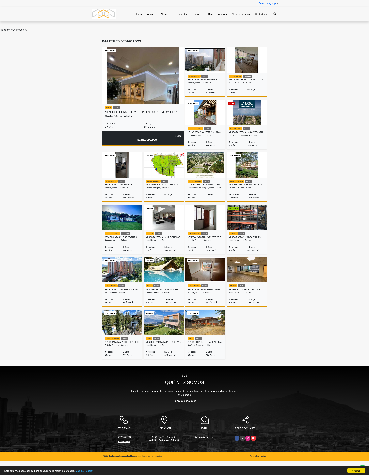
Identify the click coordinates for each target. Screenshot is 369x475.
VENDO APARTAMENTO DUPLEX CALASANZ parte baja (122, 184)
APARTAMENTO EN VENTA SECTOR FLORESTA (205, 237)
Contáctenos (261, 14)
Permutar (182, 14)
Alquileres (166, 14)
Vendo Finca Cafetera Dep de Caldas (205, 342)
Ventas (150, 14)
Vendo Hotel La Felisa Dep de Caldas (246, 184)
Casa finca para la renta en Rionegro (122, 237)
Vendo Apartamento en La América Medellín (205, 289)
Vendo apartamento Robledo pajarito (205, 79)
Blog (210, 14)
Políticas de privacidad (184, 401)
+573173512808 (123, 437)
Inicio (139, 14)
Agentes (222, 14)
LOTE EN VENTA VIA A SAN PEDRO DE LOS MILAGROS (205, 184)
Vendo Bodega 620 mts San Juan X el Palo (246, 237)
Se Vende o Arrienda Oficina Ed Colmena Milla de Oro (246, 289)
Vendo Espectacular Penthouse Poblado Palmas (163, 237)
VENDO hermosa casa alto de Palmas (163, 342)
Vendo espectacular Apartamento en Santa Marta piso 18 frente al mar (246, 132)
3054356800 (124, 441)
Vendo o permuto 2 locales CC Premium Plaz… (142, 112)
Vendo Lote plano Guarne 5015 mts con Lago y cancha (163, 184)
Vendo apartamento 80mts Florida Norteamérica (122, 289)
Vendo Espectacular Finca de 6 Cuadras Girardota (163, 289)
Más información (84, 470)
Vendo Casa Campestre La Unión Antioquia (205, 132)
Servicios (198, 14)
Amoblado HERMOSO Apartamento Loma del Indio (246, 79)
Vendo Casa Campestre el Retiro (122, 342)
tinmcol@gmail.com (204, 437)
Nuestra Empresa (241, 14)
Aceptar (356, 470)
